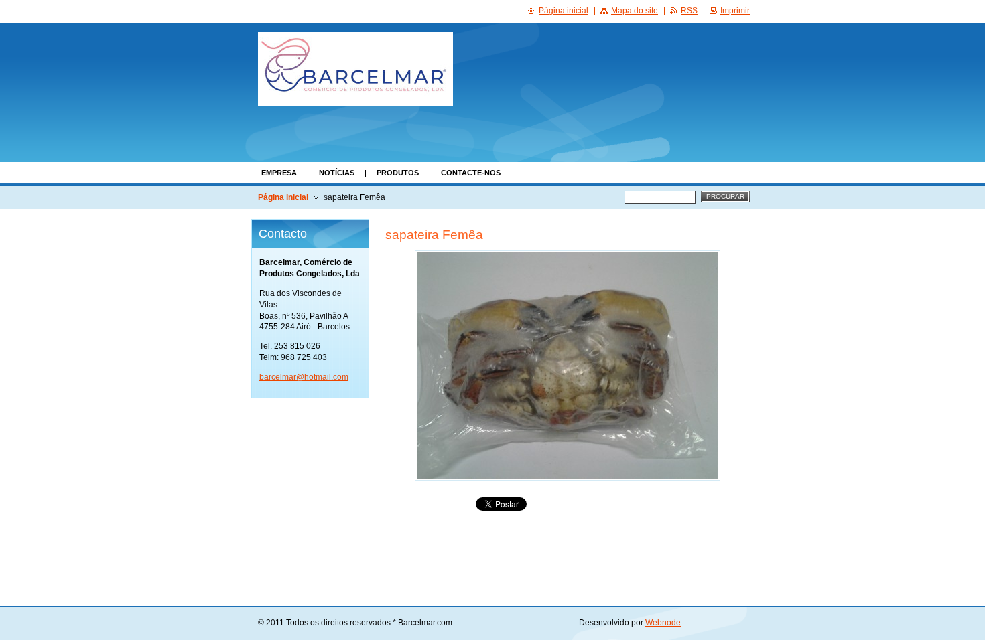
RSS (689, 10)
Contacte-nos (471, 173)
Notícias (336, 173)
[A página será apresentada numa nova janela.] (567, 365)
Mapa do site (634, 10)
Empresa (279, 173)
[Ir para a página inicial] (355, 69)
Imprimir (735, 10)
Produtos (398, 173)
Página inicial (283, 197)
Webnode (663, 622)
